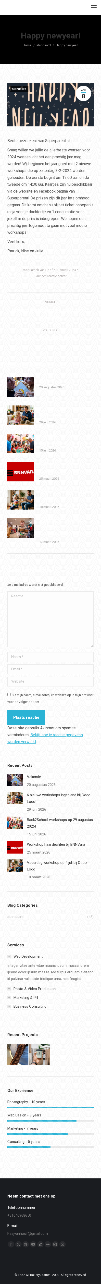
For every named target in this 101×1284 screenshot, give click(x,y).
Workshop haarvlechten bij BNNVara (61, 467)
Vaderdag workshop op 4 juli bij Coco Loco (66, 495)
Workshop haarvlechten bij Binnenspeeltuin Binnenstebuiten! (61, 527)
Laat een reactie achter (50, 276)
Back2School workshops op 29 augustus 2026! (65, 439)
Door (37, 270)
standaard (19, 89)
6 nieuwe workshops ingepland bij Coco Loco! (65, 411)
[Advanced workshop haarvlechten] (39, 1055)
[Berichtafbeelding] (20, 387)
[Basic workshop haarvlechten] (18, 1055)
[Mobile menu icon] (94, 7)
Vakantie (46, 379)
